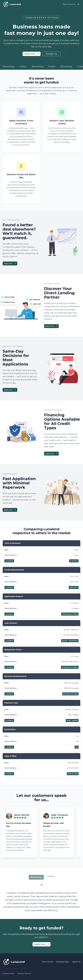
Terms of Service (24, 973)
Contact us (51, 54)
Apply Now (29, 54)
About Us (76, 962)
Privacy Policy (8, 973)
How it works (47, 962)
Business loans (62, 962)
